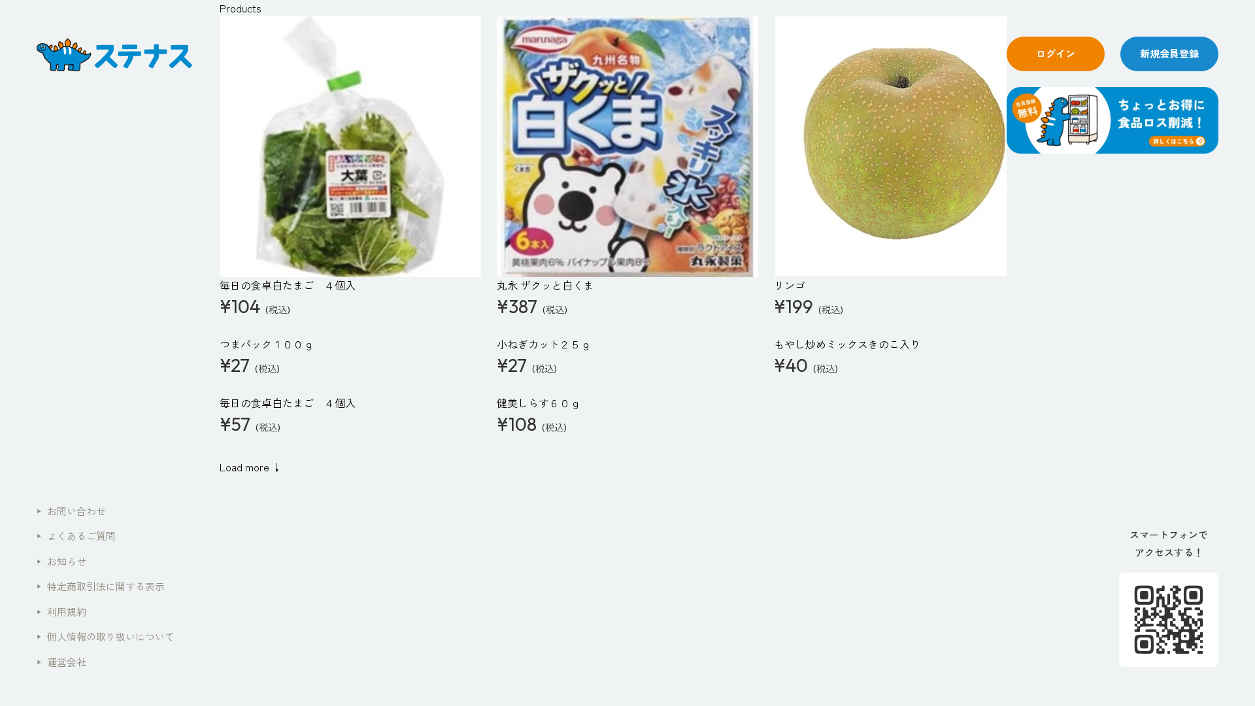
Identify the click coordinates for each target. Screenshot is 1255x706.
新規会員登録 (1169, 53)
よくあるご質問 (76, 536)
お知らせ (61, 561)
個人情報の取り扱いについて (106, 636)
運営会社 (61, 662)
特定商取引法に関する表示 (101, 586)
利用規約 (61, 611)
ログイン (1055, 53)
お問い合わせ (71, 511)
